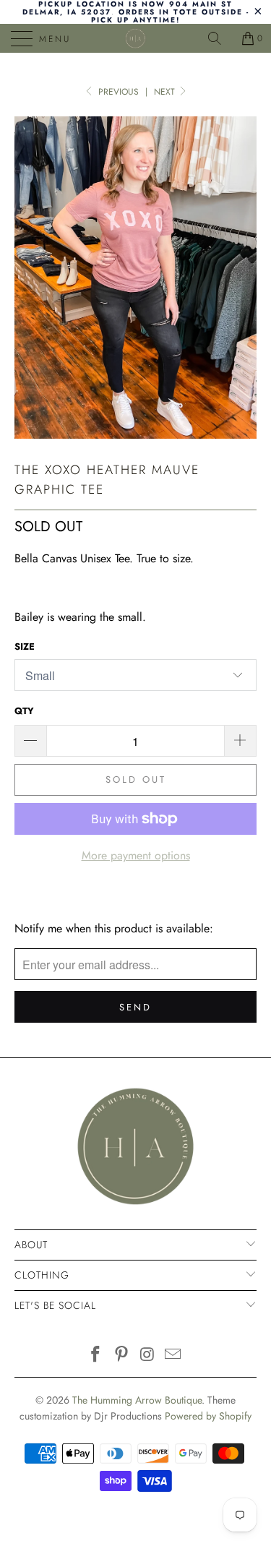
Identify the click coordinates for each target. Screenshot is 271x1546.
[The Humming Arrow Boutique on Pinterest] (122, 1355)
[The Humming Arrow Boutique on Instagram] (148, 1355)
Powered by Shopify (208, 1416)
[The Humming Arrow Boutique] (136, 38)
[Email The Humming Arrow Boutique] (173, 1355)
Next (166, 91)
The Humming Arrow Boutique (137, 1400)
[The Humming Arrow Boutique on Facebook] (96, 1355)
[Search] (220, 38)
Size (24, 646)
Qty (24, 711)
